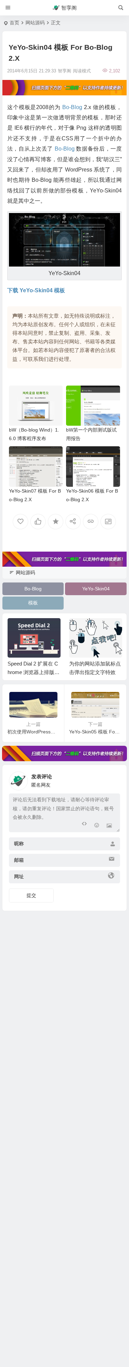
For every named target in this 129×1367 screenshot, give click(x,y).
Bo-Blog (33, 588)
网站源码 (35, 22)
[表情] (97, 826)
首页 (14, 22)
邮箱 (19, 860)
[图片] (109, 826)
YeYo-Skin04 (96, 588)
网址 (19, 877)
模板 (33, 602)
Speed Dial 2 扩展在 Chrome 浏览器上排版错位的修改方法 (34, 672)
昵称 (19, 844)
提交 (31, 895)
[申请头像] (113, 779)
